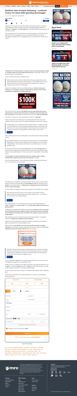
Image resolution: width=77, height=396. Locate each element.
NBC (34, 353)
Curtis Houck (8, 15)
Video (19, 354)
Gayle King (13, 349)
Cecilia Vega (26, 347)
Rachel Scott (14, 351)
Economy (29, 354)
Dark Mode (52, 6)
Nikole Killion (8, 351)
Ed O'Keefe (7, 349)
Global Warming (8, 353)
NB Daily (7, 354)
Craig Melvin (40, 347)
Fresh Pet (18, 266)
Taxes (16, 354)
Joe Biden (30, 349)
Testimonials (46, 6)
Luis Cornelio (54, 68)
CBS (39, 351)
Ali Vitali (10, 347)
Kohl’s (29, 266)
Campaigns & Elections (18, 347)
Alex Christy (54, 48)
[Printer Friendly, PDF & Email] (11, 24)
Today (37, 353)
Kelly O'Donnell (36, 349)
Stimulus (12, 354)
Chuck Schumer (33, 347)
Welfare (35, 351)
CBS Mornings (43, 353)
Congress (24, 354)
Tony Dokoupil (30, 351)
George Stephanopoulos (22, 349)
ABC (6, 347)
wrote (17, 260)
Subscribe (57, 6)
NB (41, 349)
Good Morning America (27, 353)
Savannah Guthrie (22, 351)
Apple (7, 266)
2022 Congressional (17, 353)
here (29, 270)
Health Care (34, 354)
